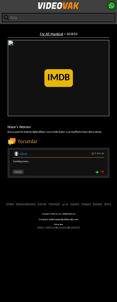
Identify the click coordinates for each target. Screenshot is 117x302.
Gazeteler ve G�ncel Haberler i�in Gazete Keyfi (62, 227)
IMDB (58, 78)
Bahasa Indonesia (25, 203)
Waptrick (40, 227)
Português (54, 203)
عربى (65, 203)
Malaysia (86, 203)
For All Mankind (51, 34)
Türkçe (107, 203)
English (10, 203)
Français (42, 203)
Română (97, 203)
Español (74, 203)
